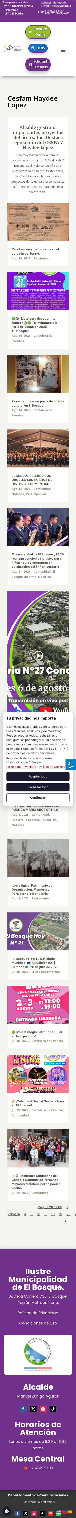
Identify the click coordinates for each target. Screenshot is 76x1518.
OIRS (40, 47)
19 (60, 1214)
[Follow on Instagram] (43, 1409)
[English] (59, 1511)
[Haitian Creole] (64, 1511)
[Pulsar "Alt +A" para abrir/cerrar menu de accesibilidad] (70, 764)
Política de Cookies (52, 766)
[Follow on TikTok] (53, 1409)
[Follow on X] (33, 1409)
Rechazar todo (38, 787)
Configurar (38, 798)
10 (38, 1214)
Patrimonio (42, 258)
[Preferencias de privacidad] (7, 1511)
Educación (48, 820)
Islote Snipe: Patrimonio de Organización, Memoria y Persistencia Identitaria (32, 889)
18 (53, 1214)
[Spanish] (70, 1511)
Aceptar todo (38, 776)
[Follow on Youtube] (50, 1513)
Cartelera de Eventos (47, 1041)
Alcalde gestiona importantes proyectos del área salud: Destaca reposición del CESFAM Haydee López (38, 137)
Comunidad (42, 489)
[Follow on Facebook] (23, 1409)
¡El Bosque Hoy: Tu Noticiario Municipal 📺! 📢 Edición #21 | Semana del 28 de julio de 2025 (35, 963)
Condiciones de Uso (38, 1323)
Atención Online (40, 31)
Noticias (18, 494)
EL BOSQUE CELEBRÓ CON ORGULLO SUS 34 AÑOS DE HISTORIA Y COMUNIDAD (32, 480)
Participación (36, 494)
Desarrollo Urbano (25, 820)
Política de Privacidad (38, 1312)
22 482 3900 (41, 1468)
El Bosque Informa (45, 972)
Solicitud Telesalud (40, 64)
